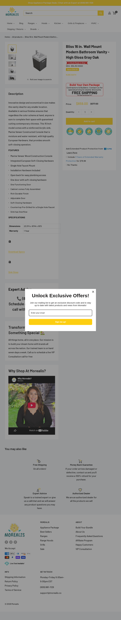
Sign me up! (60, 322)
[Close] (93, 292)
